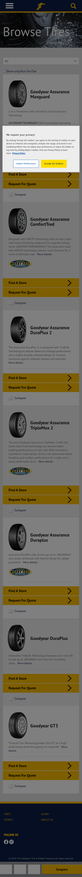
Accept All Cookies (53, 163)
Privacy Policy (18, 153)
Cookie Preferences (26, 163)
